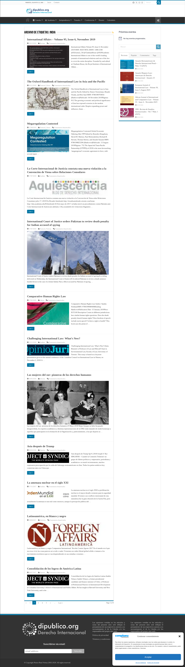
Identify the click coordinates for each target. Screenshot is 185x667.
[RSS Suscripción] (113, 33)
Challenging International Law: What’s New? (53, 338)
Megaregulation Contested (42, 123)
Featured (42, 85)
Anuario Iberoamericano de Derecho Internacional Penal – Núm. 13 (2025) (146, 63)
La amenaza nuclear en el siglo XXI (47, 482)
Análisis (42, 176)
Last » (60, 603)
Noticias (48, 229)
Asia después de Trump (40, 446)
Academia (51, 20)
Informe (42, 379)
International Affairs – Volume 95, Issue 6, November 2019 (61, 39)
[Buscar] (159, 2)
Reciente (124, 55)
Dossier (101, 20)
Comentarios (144, 55)
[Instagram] (139, 2)
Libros (48, 85)
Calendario (111, 20)
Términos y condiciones (101, 639)
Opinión (42, 450)
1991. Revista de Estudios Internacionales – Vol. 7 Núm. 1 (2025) (146, 111)
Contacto (56, 2)
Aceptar (148, 657)
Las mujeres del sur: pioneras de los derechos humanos (59, 374)
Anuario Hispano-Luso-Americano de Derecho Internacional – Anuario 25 (145, 75)
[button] (179, 636)
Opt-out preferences (141, 662)
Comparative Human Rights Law (46, 296)
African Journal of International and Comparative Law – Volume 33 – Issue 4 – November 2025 (147, 99)
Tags (154, 55)
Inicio (49, 2)
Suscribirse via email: (54, 644)
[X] (136, 2)
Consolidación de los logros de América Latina (54, 568)
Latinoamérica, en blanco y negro (46, 516)
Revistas (42, 43)
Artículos (43, 520)
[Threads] (142, 2)
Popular (134, 55)
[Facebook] (133, 2)
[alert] (140, 38)
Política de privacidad (153, 662)
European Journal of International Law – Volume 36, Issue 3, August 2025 (146, 87)
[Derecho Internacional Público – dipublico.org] (39, 10)
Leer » (31, 72)
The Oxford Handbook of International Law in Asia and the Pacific (66, 81)
